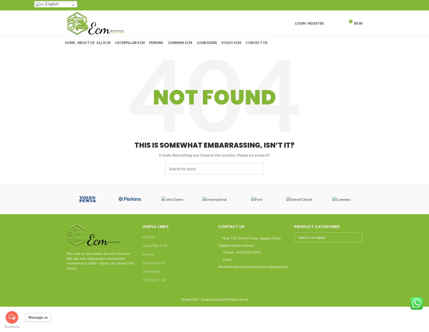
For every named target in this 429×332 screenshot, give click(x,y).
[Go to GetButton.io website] (12, 327)
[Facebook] (337, 5)
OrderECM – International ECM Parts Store (214, 299)
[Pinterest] (348, 5)
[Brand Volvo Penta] (88, 199)
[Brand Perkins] (130, 199)
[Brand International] (214, 199)
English (51, 4)
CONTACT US (154, 280)
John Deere (151, 271)
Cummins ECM (154, 263)
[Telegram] (359, 5)
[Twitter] (342, 5)
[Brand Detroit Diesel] (299, 199)
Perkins (148, 254)
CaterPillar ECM (155, 245)
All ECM (149, 237)
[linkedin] (354, 5)
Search (257, 168)
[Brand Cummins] (341, 199)
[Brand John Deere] (172, 199)
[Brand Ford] (257, 199)
